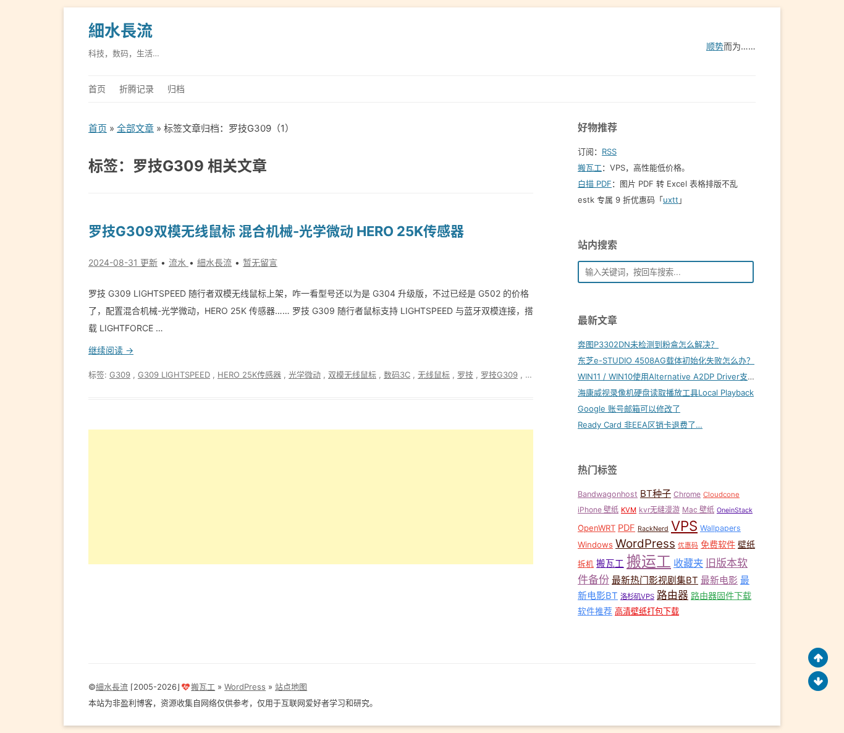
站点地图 (291, 687)
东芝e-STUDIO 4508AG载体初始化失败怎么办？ (666, 360)
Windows (595, 544)
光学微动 (305, 374)
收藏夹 (688, 563)
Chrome (687, 494)
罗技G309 (499, 374)
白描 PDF (595, 184)
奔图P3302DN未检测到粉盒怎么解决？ (648, 344)
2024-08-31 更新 (123, 262)
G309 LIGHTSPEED (174, 374)
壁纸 (746, 544)
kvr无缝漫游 (659, 509)
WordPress (645, 543)
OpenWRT (596, 528)
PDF (626, 527)
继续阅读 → (110, 350)
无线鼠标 (434, 374)
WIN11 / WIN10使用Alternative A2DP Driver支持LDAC (677, 376)
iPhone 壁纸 (598, 509)
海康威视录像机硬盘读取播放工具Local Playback (666, 392)
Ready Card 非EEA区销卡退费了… (640, 425)
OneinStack (735, 510)
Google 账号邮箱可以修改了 (629, 408)
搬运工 (649, 561)
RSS (609, 151)
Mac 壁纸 (698, 509)
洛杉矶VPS (637, 596)
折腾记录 (136, 88)
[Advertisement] (310, 497)
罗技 (465, 374)
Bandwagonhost (608, 494)
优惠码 (688, 545)
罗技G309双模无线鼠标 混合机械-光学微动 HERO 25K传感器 (276, 231)
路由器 (672, 595)
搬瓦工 (590, 167)
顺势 (715, 46)
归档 (176, 88)
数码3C (397, 374)
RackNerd (653, 529)
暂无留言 (260, 262)
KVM (628, 510)
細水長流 (120, 30)
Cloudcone (721, 494)
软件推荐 (595, 611)
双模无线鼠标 (352, 374)
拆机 (586, 564)
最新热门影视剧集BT (655, 580)
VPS (684, 525)
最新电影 (719, 580)
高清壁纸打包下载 (647, 611)
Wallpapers (720, 528)
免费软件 (718, 544)
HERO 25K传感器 (249, 374)
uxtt (670, 200)
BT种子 (655, 493)
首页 (97, 88)
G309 (119, 374)
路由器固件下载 (721, 595)
